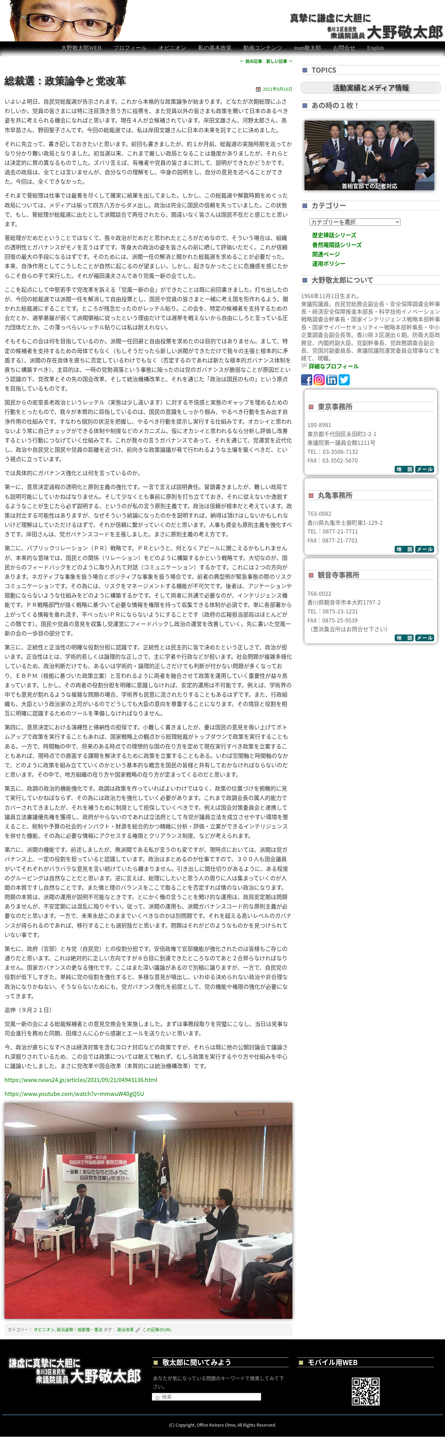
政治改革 (125, 1329)
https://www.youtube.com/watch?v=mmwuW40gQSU (74, 1093)
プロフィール (130, 48)
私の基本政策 (215, 48)
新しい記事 (279, 61)
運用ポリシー (329, 263)
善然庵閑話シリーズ (337, 244)
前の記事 (251, 61)
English (375, 48)
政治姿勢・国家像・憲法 (80, 1329)
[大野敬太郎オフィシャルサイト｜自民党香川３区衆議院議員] (367, 16)
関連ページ (326, 254)
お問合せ (344, 48)
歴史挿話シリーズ (334, 235)
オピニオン (172, 48)
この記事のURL (157, 1329)
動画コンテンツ (262, 48)
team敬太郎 (307, 48)
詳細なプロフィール (334, 366)
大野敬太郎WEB (81, 48)
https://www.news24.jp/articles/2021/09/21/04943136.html (81, 1079)
